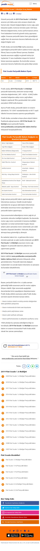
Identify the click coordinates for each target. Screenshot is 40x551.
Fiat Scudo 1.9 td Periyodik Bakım (17, 472)
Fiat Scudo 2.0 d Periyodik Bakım (17, 478)
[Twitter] (28, 366)
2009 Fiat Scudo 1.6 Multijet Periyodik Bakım (21, 437)
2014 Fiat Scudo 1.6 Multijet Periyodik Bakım (21, 407)
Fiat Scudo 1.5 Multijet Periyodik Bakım (19, 460)
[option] (20, 346)
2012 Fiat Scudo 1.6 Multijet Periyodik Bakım (21, 419)
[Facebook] (24, 366)
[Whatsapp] (33, 366)
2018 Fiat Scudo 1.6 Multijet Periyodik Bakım (21, 382)
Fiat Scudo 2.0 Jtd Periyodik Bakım (17, 490)
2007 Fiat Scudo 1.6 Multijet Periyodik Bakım (21, 449)
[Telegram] (37, 366)
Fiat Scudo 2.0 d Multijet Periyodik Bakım (19, 484)
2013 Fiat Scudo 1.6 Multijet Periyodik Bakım (21, 413)
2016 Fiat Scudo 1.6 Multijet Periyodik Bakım (21, 394)
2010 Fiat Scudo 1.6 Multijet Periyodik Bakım (21, 431)
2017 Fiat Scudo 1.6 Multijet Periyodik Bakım (21, 388)
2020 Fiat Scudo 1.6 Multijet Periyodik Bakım (21, 376)
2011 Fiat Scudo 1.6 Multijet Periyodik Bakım (21, 425)
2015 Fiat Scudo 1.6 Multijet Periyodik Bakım (21, 400)
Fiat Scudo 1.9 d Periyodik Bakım (17, 466)
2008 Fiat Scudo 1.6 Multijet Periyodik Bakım (21, 443)
